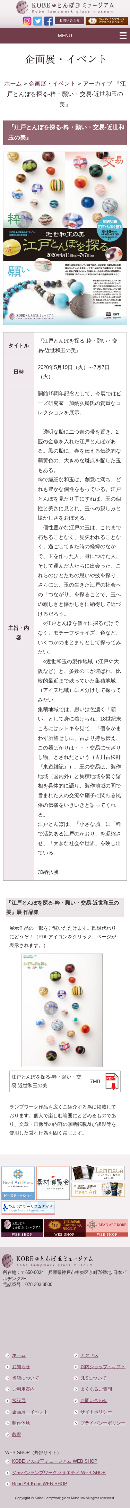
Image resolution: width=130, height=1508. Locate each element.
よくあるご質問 (96, 1389)
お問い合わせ (93, 1400)
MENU (65, 35)
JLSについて (93, 1378)
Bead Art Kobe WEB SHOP (39, 1483)
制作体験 (21, 1423)
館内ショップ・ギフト (102, 1366)
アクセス (89, 1355)
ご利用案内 (23, 1389)
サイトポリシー (96, 1412)
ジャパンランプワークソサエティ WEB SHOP (59, 1472)
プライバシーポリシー (102, 1423)
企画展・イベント (52, 83)
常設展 (19, 1400)
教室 (16, 1434)
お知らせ (21, 1366)
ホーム (13, 83)
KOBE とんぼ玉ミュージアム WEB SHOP (54, 1461)
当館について (25, 1378)
